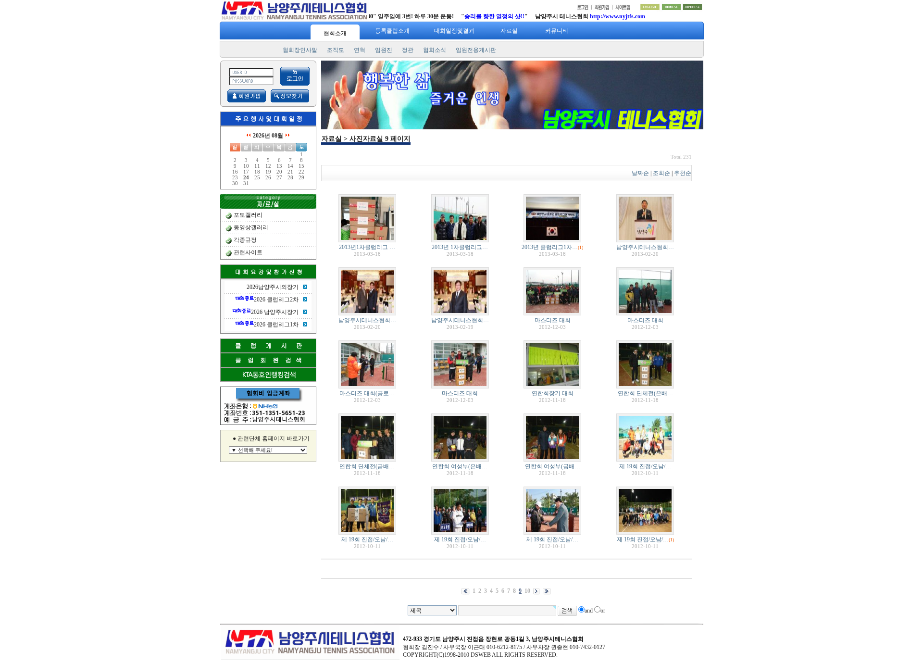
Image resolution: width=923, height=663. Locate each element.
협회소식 (434, 50)
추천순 (682, 173)
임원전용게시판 (476, 50)
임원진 (383, 50)
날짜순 (640, 173)
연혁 (359, 50)
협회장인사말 (300, 50)
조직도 (335, 50)
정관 (407, 50)
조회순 (661, 173)
